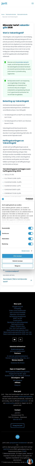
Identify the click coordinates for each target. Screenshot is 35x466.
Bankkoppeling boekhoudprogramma (17, 371)
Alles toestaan (17, 256)
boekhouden (24, 401)
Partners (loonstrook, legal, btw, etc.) (17, 358)
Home (2, 14)
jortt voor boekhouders (17, 351)
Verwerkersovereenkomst (17, 316)
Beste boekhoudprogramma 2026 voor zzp (17, 332)
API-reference (17, 380)
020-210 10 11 (17, 419)
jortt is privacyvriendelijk (17, 312)
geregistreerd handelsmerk (18, 442)
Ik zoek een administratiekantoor (17, 356)
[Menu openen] (33, 3)
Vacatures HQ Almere (17, 363)
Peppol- (13, 326)
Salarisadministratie (11, 14)
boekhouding (10, 403)
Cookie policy (17, 320)
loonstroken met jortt (22, 62)
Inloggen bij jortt (17, 306)
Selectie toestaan (17, 261)
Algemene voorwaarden (17, 314)
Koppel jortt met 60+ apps (17, 373)
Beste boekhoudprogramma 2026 (17, 330)
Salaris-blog (21, 326)
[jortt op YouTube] (14, 340)
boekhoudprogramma (25, 396)
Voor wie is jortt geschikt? (17, 328)
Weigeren (17, 266)
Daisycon (17, 385)
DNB (24, 451)
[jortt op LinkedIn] (20, 340)
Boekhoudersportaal (17, 349)
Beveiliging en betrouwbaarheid (17, 322)
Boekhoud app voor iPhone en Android (17, 375)
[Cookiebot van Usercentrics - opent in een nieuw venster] (25, 199)
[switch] (30, 233)
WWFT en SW (17, 318)
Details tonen (26, 251)
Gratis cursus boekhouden (17, 310)
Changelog (17, 308)
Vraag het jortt (17, 425)
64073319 (6, 449)
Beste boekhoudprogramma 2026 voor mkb (17, 334)
